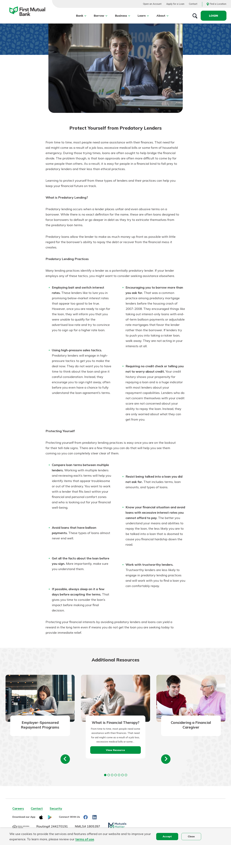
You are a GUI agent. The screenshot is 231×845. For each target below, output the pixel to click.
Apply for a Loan (175, 3)
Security (56, 808)
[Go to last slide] (65, 759)
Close (191, 836)
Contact (193, 3)
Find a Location (218, 3)
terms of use (84, 839)
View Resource (115, 750)
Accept (167, 836)
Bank (79, 15)
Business (121, 15)
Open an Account (152, 3)
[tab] (105, 775)
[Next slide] (165, 759)
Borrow (99, 15)
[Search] (195, 16)
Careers (18, 808)
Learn (142, 15)
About (161, 15)
